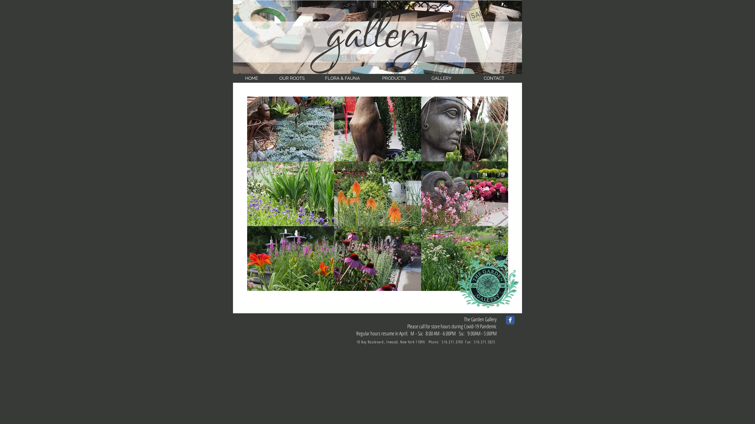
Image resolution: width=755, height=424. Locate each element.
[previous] (258, 196)
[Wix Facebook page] (510, 320)
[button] (290, 129)
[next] (497, 196)
